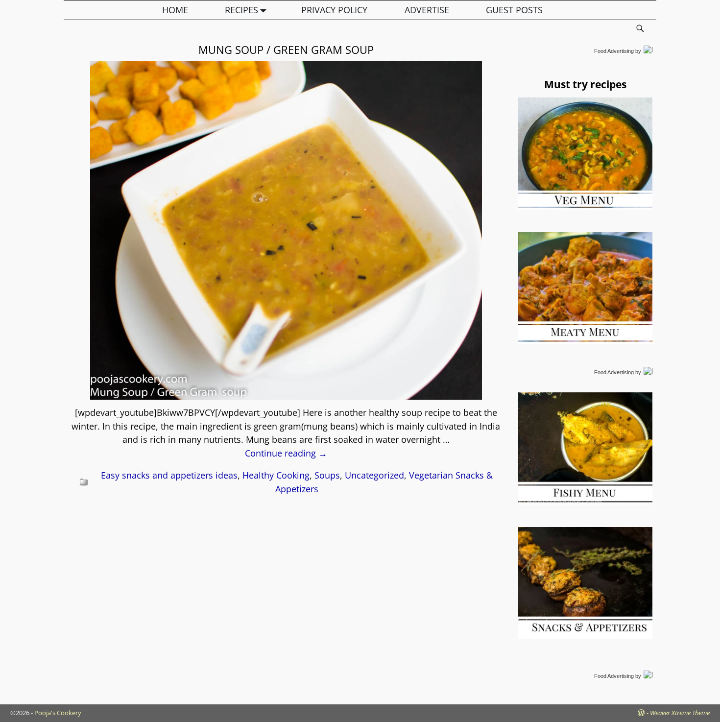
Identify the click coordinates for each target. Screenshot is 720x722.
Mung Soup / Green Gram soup (286, 49)
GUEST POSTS (514, 10)
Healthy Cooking (276, 475)
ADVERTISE (427, 10)
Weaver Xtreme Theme (680, 712)
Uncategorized (374, 475)
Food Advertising (614, 51)
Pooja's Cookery (57, 712)
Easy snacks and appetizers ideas (169, 475)
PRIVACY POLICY (334, 10)
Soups (327, 475)
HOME (175, 10)
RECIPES (241, 10)
